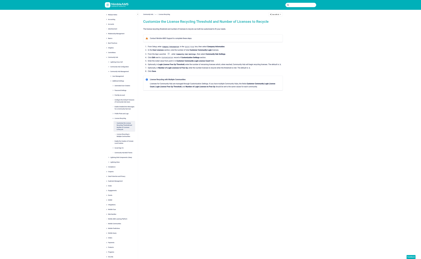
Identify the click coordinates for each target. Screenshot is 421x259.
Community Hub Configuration (119, 67)
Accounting (111, 19)
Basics (110, 38)
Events (110, 195)
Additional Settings (118, 81)
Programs (111, 252)
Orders (110, 238)
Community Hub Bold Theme (123, 152)
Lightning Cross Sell (116, 62)
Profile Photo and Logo (122, 113)
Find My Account (120, 95)
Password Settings (120, 90)
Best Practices (112, 43)
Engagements (112, 190)
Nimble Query (112, 233)
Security (110, 257)
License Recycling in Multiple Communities (123, 135)
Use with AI (275, 14)
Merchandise (112, 214)
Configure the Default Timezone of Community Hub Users (124, 101)
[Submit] (288, 5)
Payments (111, 242)
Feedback (411, 257)
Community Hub (113, 57)
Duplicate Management (115, 181)
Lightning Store (115, 162)
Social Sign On (119, 148)
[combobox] (301, 5)
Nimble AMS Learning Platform (117, 219)
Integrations (112, 205)
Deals (110, 186)
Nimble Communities (114, 223)
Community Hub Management (119, 71)
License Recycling (120, 118)
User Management (118, 76)
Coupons (111, 171)
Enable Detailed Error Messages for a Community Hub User (124, 108)
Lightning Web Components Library (121, 157)
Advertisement (112, 29)
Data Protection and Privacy (116, 176)
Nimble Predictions (114, 228)
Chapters (111, 48)
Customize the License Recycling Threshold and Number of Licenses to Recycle (124, 126)
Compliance (111, 167)
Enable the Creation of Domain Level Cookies (124, 142)
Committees (112, 52)
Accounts (111, 24)
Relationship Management (116, 33)
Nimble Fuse (112, 209)
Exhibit (110, 200)
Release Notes (112, 15)
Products (111, 247)
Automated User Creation (122, 85)
